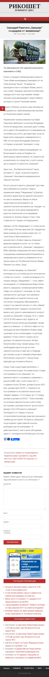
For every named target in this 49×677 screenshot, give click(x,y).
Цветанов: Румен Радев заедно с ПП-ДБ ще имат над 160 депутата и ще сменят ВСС (24, 628)
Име (6, 513)
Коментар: (7, 485)
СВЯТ (33, 34)
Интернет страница (7, 532)
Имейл (6, 522)
